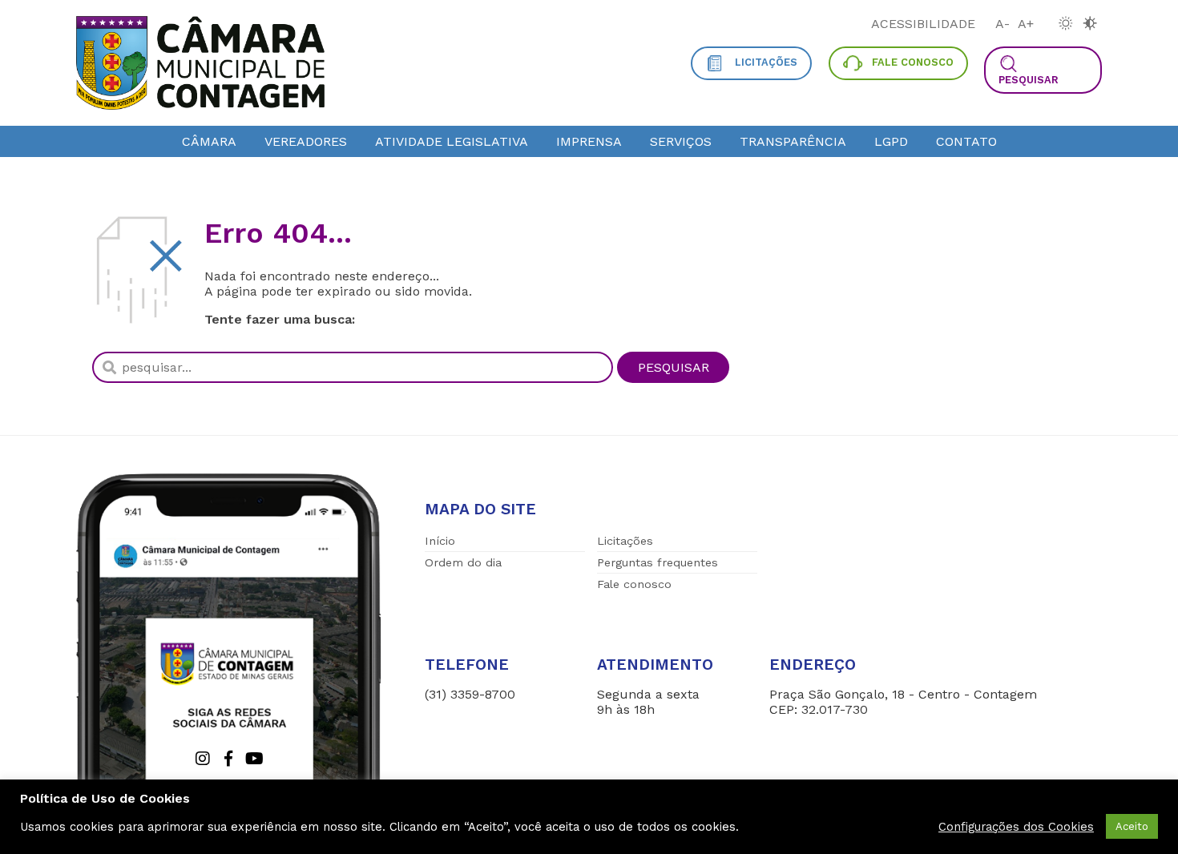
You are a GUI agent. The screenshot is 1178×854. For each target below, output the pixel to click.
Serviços (681, 141)
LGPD (891, 141)
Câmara (209, 141)
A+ (1026, 23)
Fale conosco (634, 584)
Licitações (625, 540)
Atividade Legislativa (451, 141)
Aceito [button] (1131, 826)
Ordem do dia (463, 562)
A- (1002, 23)
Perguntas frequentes (657, 562)
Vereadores (305, 141)
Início (440, 540)
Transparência (793, 141)
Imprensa (589, 141)
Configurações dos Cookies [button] (1016, 827)
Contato (966, 141)
